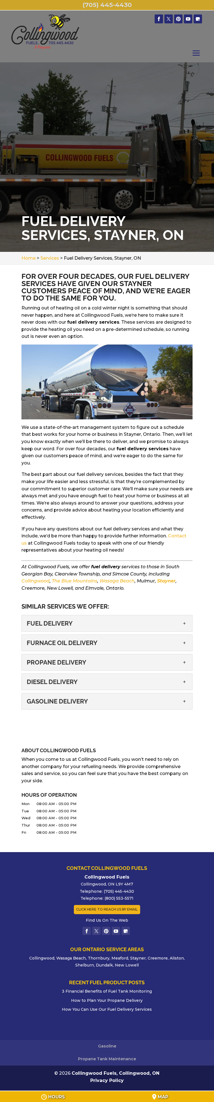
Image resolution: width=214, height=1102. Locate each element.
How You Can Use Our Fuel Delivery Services (107, 1009)
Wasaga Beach (117, 581)
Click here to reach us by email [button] (107, 909)
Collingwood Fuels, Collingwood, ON (115, 1073)
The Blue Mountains (74, 581)
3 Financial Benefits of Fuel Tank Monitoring (107, 991)
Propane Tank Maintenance (107, 1058)
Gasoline (107, 1046)
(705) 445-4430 (107, 5)
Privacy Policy (107, 1080)
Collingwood (35, 581)
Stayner (166, 581)
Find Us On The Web (107, 920)
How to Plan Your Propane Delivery (107, 1000)
